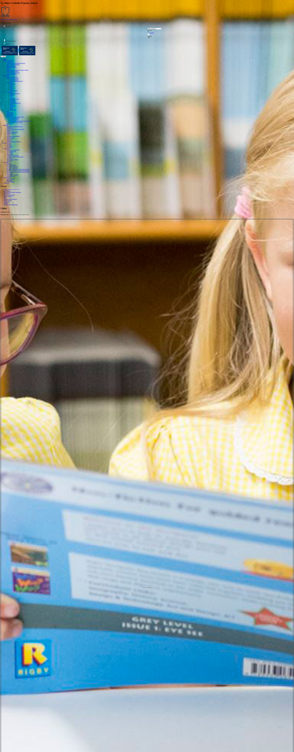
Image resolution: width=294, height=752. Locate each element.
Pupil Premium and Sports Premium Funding (17, 70)
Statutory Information (9, 60)
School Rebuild (7, 177)
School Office (10, 114)
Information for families (12, 174)
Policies (8, 68)
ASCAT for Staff (14, 119)
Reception (12, 84)
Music (11, 107)
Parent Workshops (11, 133)
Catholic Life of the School (13, 150)
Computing (12, 100)
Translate (152, 33)
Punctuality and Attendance (13, 136)
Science (12, 97)
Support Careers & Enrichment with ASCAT (20, 121)
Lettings (9, 123)
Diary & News (7, 143)
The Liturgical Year (11, 151)
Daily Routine (10, 115)
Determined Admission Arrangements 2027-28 (18, 172)
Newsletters (9, 147)
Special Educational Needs (13, 73)
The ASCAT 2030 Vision (16, 122)
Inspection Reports (11, 66)
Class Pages (9, 82)
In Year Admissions (11, 165)
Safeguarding (10, 112)
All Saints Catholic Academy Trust (15, 117)
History (11, 104)
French (11, 108)
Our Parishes (10, 152)
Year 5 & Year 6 (14, 90)
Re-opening (9, 180)
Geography (12, 106)
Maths (11, 96)
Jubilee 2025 (10, 161)
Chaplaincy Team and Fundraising (15, 156)
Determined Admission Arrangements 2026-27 (18, 170)
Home (5, 59)
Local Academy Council (13, 78)
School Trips (10, 139)
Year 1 (11, 85)
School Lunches (11, 137)
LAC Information (14, 79)
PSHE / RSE (13, 110)
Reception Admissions (12, 166)
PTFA (8, 134)
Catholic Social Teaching (13, 155)
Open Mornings (10, 176)
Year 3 (11, 88)
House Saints (10, 154)
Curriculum (9, 92)
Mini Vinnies (10, 158)
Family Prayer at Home (12, 159)
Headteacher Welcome (12, 77)
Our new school (10, 179)
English (11, 95)
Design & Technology (15, 103)
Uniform (9, 140)
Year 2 (11, 86)
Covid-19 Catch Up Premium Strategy (16, 63)
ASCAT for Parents (14, 118)
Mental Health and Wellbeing (14, 141)
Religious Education (15, 93)
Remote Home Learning (12, 71)
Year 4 (11, 89)
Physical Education (14, 99)
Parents (6, 125)
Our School (6, 75)
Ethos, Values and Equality (13, 64)
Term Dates (9, 145)
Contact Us (6, 183)
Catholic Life (7, 148)
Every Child (10, 173)
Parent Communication (12, 132)
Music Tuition (10, 128)
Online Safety (10, 130)
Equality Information (12, 74)
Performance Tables (11, 67)
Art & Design (13, 101)
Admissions (9, 61)
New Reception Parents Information (15, 129)
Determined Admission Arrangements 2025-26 (18, 169)
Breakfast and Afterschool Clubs (14, 126)
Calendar (9, 144)
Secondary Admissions (12, 167)
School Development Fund (16, 81)
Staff (8, 111)
